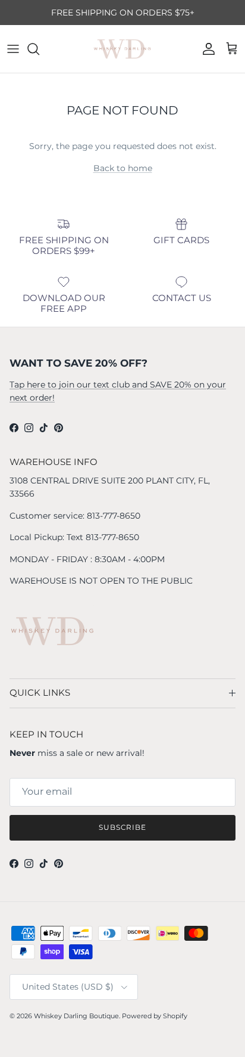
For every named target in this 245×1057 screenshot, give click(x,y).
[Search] (39, 49)
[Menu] (13, 49)
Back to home (122, 168)
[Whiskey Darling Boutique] (122, 49)
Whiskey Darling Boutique (76, 1016)
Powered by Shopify (154, 1016)
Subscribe (123, 827)
